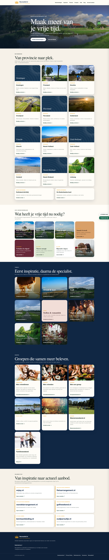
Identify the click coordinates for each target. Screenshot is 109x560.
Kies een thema (52, 39)
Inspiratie (65, 2)
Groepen (76, 2)
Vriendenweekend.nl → (49, 394)
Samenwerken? (61, 555)
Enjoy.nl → (18, 461)
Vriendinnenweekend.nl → (22, 394)
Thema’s (71, 2)
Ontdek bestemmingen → (38, 39)
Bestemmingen (58, 2)
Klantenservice (77, 555)
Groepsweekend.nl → (75, 394)
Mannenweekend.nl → (75, 428)
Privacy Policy (69, 555)
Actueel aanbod (90, 2)
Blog (85, 2)
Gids (81, 2)
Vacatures (84, 555)
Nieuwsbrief (91, 555)
